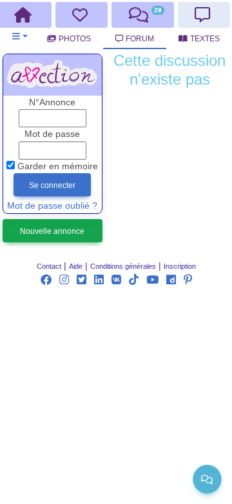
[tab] (81, 15)
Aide (75, 266)
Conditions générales (123, 266)
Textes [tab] (205, 38)
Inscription (180, 266)
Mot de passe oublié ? (52, 206)
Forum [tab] (140, 38)
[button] (19, 36)
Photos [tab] (75, 38)
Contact (49, 266)
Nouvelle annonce (52, 231)
